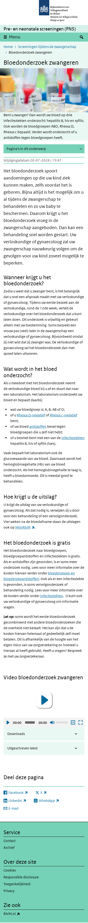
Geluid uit (52, 722)
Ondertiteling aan (72, 722)
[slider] (62, 722)
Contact (9, 840)
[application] (44, 700)
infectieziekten (51, 596)
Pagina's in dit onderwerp (26, 148)
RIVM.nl (22, 913)
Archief (9, 847)
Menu (14, 37)
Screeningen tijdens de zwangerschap (47, 46)
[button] (44, 700)
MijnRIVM (25, 527)
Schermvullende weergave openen (80, 722)
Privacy (9, 891)
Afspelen (7, 722)
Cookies (10, 870)
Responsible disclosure (21, 877)
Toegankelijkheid (17, 884)
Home (8, 46)
